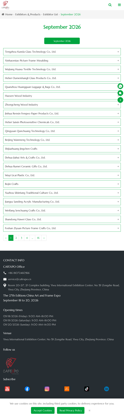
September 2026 (71, 14)
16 (38, 237)
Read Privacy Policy (71, 410)
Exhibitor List (50, 14)
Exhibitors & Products (27, 14)
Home (9, 14)
